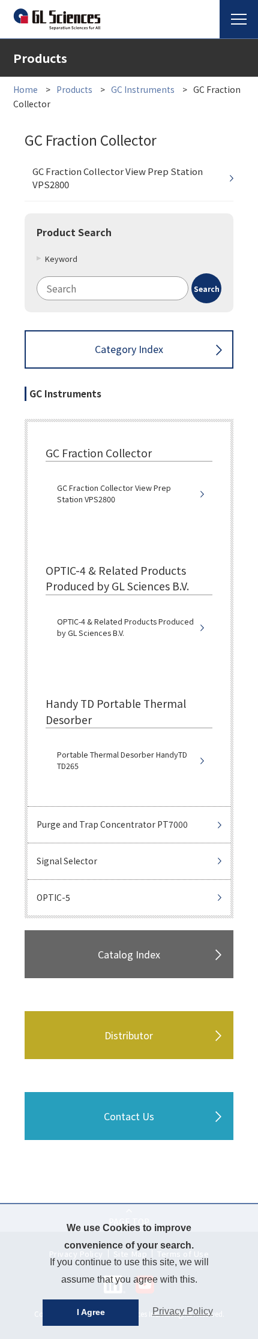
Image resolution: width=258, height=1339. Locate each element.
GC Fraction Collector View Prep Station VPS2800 (117, 178)
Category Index (129, 349)
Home (25, 89)
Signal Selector (67, 861)
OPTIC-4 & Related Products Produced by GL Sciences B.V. (125, 627)
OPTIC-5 (53, 897)
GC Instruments (143, 89)
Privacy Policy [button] (182, 1311)
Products (74, 89)
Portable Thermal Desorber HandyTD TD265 (122, 760)
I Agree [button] (91, 1312)
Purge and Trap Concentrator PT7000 (112, 824)
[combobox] (129, 288)
